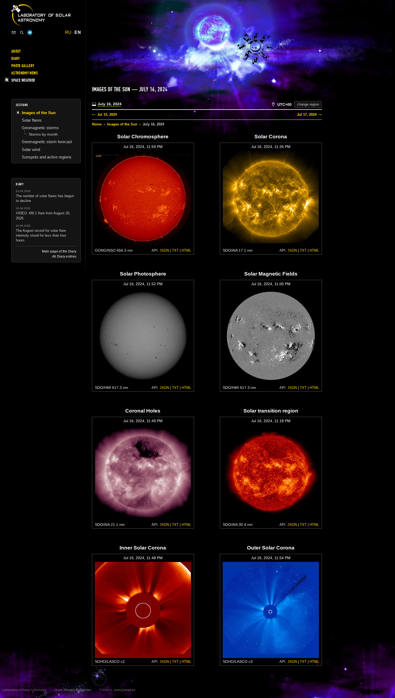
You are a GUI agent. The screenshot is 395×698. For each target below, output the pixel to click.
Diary (15, 58)
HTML (186, 250)
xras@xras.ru (124, 690)
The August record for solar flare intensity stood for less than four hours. (41, 235)
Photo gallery (22, 65)
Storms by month (43, 134)
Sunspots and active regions (46, 157)
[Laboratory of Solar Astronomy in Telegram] (29, 32)
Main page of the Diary (59, 251)
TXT (175, 250)
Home (97, 124)
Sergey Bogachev (77, 690)
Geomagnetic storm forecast (47, 141)
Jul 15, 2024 (107, 115)
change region (308, 104)
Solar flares (32, 120)
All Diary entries (64, 256)
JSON (164, 250)
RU (68, 32)
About (16, 51)
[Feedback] (13, 32)
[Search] (21, 32)
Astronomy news (24, 73)
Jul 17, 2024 (307, 115)
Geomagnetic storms (40, 127)
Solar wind (31, 149)
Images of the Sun (122, 124)
